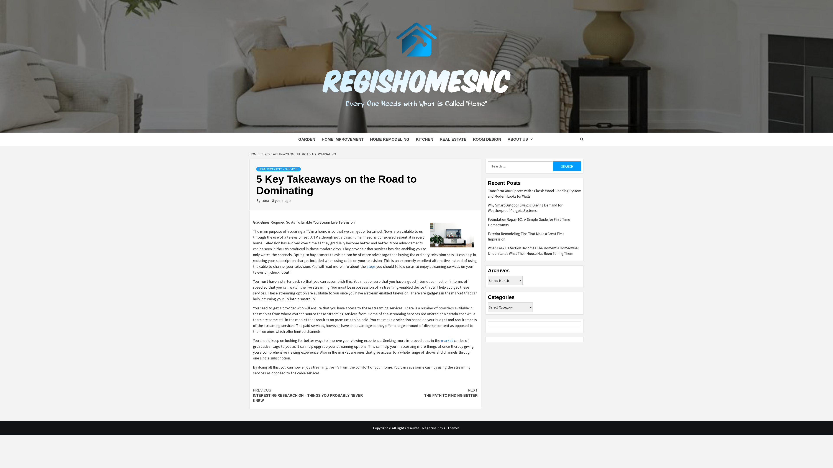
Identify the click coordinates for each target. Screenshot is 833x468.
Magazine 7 (430, 428)
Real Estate (453, 139)
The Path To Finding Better (451, 392)
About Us (518, 139)
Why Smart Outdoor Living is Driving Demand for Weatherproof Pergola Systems (525, 208)
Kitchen (424, 139)
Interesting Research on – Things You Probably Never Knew (308, 395)
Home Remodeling (389, 139)
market (447, 340)
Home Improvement (343, 139)
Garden (306, 139)
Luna (265, 200)
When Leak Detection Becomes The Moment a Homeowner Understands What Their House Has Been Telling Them (533, 251)
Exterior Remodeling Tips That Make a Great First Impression (526, 236)
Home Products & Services (278, 169)
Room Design (487, 139)
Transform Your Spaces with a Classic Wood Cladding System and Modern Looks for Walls (534, 193)
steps (371, 266)
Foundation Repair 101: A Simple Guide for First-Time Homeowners (529, 222)
